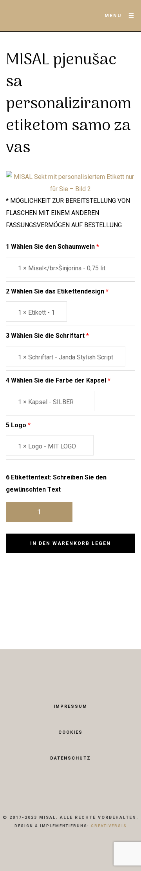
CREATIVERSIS (109, 826)
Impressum (70, 706)
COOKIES (70, 732)
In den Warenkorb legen (70, 543)
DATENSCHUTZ (70, 758)
